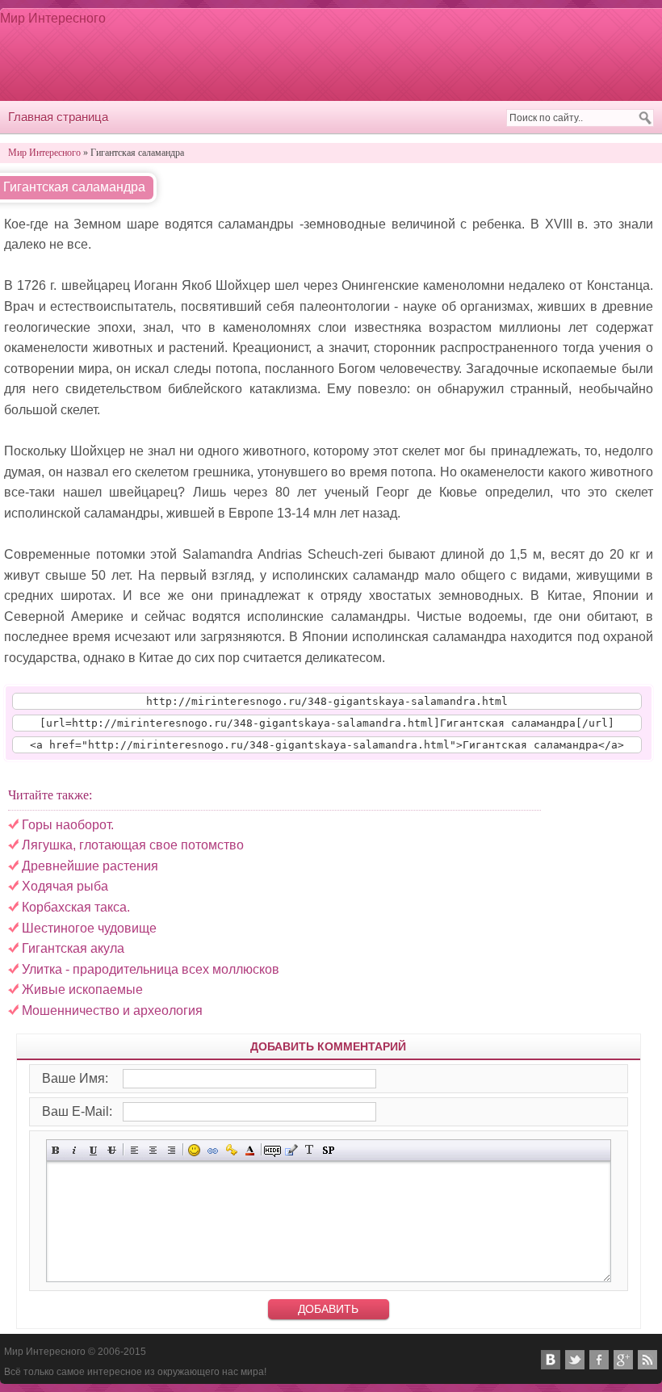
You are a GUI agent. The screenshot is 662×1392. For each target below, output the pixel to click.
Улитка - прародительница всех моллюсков (150, 969)
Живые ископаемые (82, 989)
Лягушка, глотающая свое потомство (133, 845)
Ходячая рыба (65, 886)
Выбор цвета (250, 1150)
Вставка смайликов (194, 1150)
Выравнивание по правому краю (171, 1150)
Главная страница (58, 117)
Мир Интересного (53, 18)
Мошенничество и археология (112, 1010)
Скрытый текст (272, 1150)
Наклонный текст (74, 1150)
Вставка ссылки (212, 1150)
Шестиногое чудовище (89, 928)
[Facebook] (599, 1359)
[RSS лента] (647, 1359)
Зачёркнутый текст (112, 1150)
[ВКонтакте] (550, 1359)
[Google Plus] (623, 1359)
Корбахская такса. (76, 907)
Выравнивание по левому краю (134, 1150)
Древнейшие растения (90, 866)
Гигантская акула (73, 948)
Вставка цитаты (291, 1150)
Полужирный (56, 1150)
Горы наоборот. (68, 825)
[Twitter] (574, 1359)
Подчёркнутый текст (93, 1150)
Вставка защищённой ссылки (231, 1150)
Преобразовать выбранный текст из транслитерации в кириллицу (309, 1150)
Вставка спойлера (328, 1150)
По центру (153, 1150)
